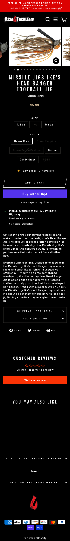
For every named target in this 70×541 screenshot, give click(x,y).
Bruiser (53, 150)
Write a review (35, 380)
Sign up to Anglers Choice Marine (34, 458)
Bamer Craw (22, 141)
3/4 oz (49, 124)
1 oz (34, 124)
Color (35, 134)
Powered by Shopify (35, 538)
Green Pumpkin (46, 141)
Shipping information (35, 311)
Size (35, 118)
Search (35, 471)
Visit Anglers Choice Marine (34, 482)
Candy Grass (28, 159)
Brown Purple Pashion (26, 150)
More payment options (35, 202)
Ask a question (35, 318)
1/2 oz (21, 124)
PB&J (46, 159)
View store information (21, 224)
